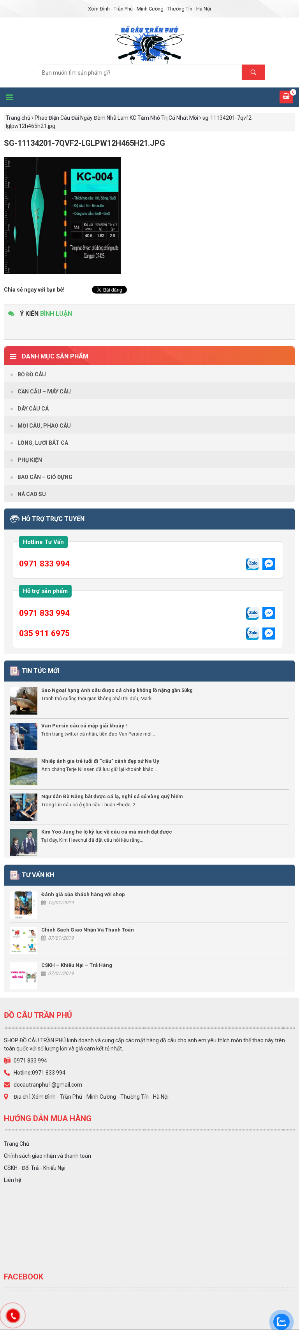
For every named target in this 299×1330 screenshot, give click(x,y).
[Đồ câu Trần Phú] (149, 43)
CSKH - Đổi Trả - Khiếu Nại (34, 1168)
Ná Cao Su (32, 494)
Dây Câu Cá (33, 408)
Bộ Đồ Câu (32, 374)
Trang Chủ (16, 1144)
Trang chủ (18, 118)
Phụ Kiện (30, 460)
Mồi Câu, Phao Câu (44, 426)
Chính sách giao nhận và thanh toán (47, 1156)
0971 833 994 (44, 563)
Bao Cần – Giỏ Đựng (45, 477)
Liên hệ (12, 1180)
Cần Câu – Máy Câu (44, 391)
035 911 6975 (44, 633)
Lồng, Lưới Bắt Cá (43, 443)
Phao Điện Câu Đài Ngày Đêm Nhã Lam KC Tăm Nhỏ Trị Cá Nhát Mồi (116, 118)
